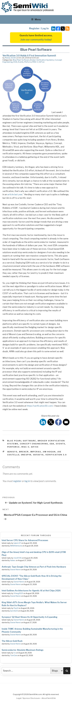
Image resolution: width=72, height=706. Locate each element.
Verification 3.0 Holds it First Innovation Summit (29, 55)
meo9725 (18, 558)
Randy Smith (10, 58)
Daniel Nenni (15, 570)
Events (21, 62)
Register (34, 28)
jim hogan (49, 452)
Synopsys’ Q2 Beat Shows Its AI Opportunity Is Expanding (29, 617)
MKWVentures (16, 546)
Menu (38, 19)
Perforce (28, 62)
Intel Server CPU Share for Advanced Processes (25, 540)
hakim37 (17, 543)
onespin (26, 455)
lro (15, 653)
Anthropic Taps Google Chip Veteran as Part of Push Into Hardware (34, 567)
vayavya (38, 455)
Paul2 (16, 608)
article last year (15, 194)
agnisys (12, 452)
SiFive (41, 62)
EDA (15, 62)
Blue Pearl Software (21, 60)
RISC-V (35, 62)
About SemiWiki (49, 698)
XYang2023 (18, 593)
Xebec (12, 560)
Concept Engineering (34, 444)
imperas (35, 452)
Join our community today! (36, 39)
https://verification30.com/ (40, 406)
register (17, 481)
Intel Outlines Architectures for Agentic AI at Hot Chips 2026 (31, 590)
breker (24, 452)
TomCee (13, 655)
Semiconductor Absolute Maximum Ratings (22, 650)
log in (27, 481)
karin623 (14, 611)
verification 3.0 (56, 455)
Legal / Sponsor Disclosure (28, 698)
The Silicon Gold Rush (12, 641)
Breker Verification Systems (42, 60)
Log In (45, 28)
